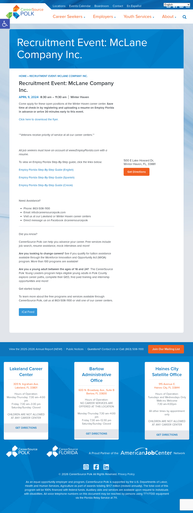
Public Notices (74, 349)
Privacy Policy (126, 474)
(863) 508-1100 (134, 349)
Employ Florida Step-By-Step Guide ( (46, 177)
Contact (118, 6)
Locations (59, 6)
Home (23, 76)
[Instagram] (169, 7)
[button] (5, 24)
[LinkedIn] (106, 467)
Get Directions (136, 172)
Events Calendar (80, 6)
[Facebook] (96, 467)
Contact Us (108, 349)
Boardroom (101, 6)
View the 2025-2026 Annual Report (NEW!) (35, 349)
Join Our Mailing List (166, 349)
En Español (134, 6)
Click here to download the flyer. (38, 119)
